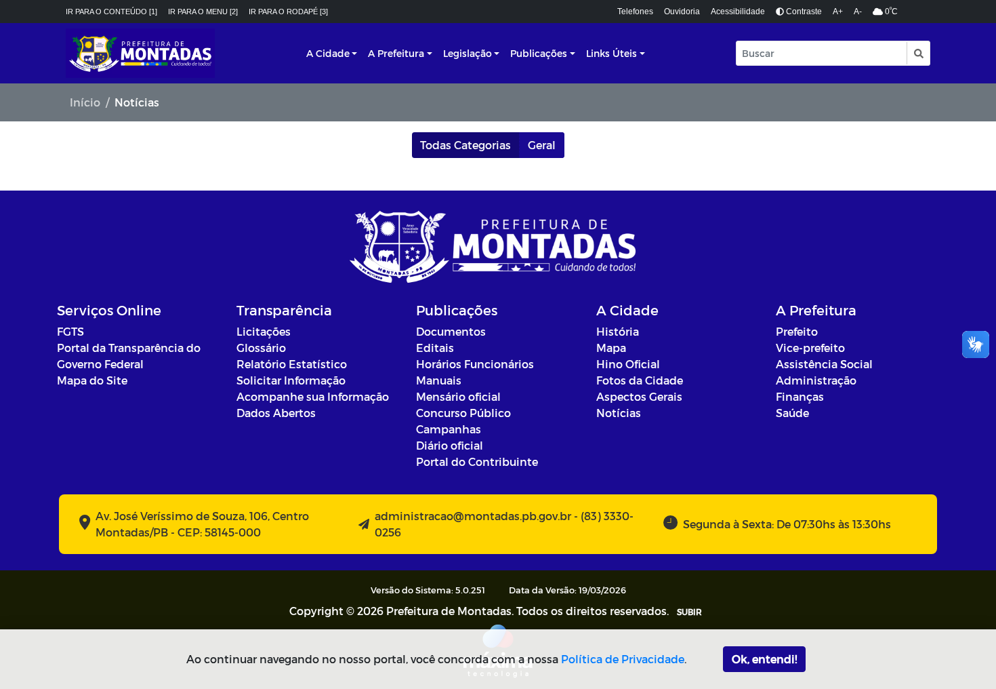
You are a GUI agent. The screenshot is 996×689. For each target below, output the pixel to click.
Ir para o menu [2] (203, 11)
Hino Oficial (628, 363)
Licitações (263, 331)
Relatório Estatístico (291, 363)
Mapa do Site (92, 380)
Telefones (635, 11)
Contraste (803, 11)
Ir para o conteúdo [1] (111, 11)
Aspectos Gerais (639, 396)
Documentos (451, 331)
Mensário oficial (458, 396)
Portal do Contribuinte (477, 461)
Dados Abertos (276, 412)
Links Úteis (611, 53)
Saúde (792, 412)
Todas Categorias (465, 144)
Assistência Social (824, 363)
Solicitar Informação (291, 380)
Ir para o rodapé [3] (288, 11)
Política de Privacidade (622, 658)
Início (85, 102)
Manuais (438, 380)
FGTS (70, 331)
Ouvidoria (682, 11)
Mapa (611, 347)
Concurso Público (463, 412)
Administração (816, 380)
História (617, 331)
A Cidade (328, 53)
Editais (435, 347)
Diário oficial (449, 445)
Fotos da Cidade (639, 380)
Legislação (467, 53)
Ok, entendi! (764, 658)
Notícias (618, 412)
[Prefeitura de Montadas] (140, 53)
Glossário (261, 347)
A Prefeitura (396, 53)
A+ (838, 11)
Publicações (538, 53)
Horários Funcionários (475, 363)
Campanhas (448, 428)
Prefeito (797, 331)
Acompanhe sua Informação (312, 396)
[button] (918, 53)
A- (858, 11)
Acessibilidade (738, 11)
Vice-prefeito (810, 347)
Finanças (800, 396)
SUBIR (689, 611)
